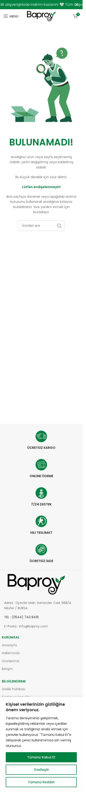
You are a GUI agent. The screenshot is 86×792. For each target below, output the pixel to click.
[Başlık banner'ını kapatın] (77, 4)
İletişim (7, 669)
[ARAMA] (59, 225)
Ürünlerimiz (10, 661)
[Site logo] (41, 15)
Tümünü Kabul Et (41, 757)
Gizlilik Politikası (13, 689)
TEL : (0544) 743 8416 (21, 617)
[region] (41, 744)
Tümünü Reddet (41, 782)
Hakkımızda (11, 653)
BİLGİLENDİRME (14, 681)
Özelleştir (41, 769)
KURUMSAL (10, 637)
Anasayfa (9, 645)
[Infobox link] (41, 440)
